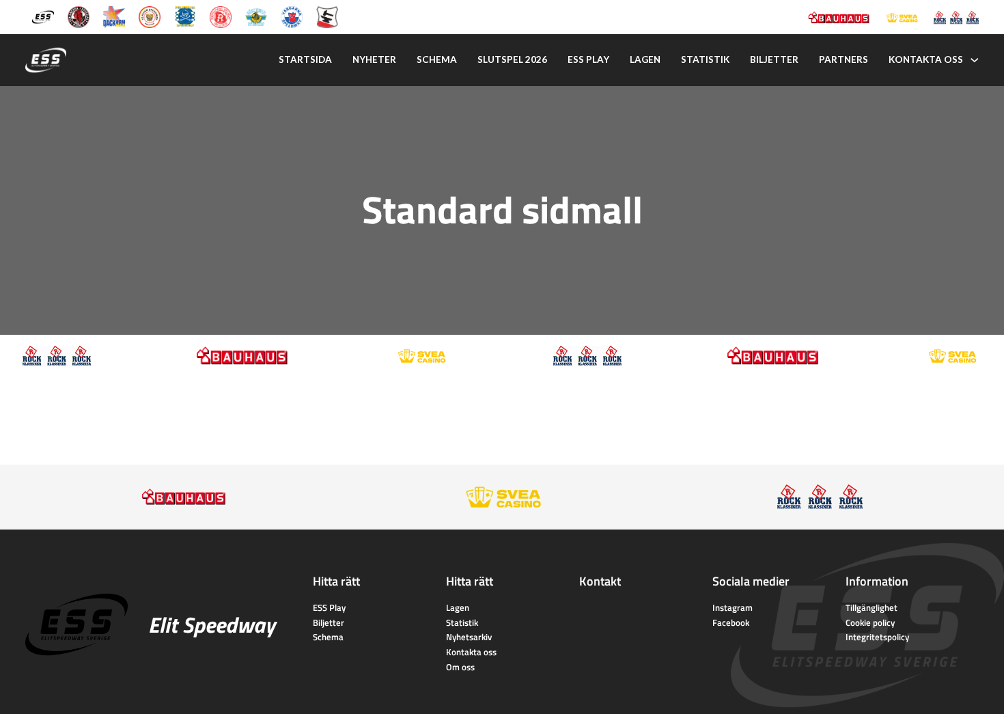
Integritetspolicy (877, 637)
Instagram (732, 607)
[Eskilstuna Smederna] (327, 16)
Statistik (705, 59)
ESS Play (329, 607)
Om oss (460, 667)
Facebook (730, 622)
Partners (843, 59)
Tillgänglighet (871, 607)
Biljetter (774, 59)
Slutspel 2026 (512, 59)
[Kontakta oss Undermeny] (974, 60)
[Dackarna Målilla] (114, 16)
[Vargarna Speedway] (292, 16)
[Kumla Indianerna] (78, 16)
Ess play (588, 59)
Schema (437, 59)
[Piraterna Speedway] (185, 16)
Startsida (305, 59)
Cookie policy (870, 622)
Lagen (645, 59)
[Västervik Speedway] (256, 16)
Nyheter (374, 59)
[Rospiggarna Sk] (221, 16)
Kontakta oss (926, 59)
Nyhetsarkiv (469, 637)
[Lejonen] (150, 16)
